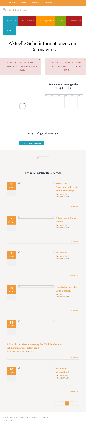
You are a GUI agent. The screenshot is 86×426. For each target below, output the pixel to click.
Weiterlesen (74, 206)
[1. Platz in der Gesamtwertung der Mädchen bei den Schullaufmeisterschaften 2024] (36, 331)
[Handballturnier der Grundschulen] (36, 296)
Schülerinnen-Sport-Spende (32, 225)
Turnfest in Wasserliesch (32, 376)
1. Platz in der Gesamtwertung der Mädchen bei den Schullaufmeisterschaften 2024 (32, 326)
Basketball (32, 260)
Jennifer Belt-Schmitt (17, 351)
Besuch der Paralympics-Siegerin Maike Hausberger (32, 189)
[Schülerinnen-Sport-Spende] (36, 227)
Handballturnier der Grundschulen (32, 294)
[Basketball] (36, 262)
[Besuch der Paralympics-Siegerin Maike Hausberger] (36, 193)
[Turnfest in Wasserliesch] (36, 378)
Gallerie (39, 189)
